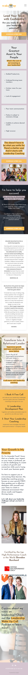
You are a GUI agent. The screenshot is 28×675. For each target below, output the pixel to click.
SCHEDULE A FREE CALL (14, 34)
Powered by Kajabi (14, 672)
